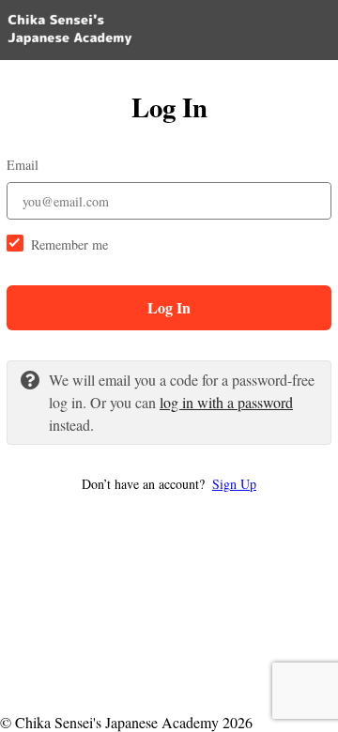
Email (22, 165)
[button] (169, 484)
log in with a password (226, 402)
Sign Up (234, 484)
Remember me (69, 244)
